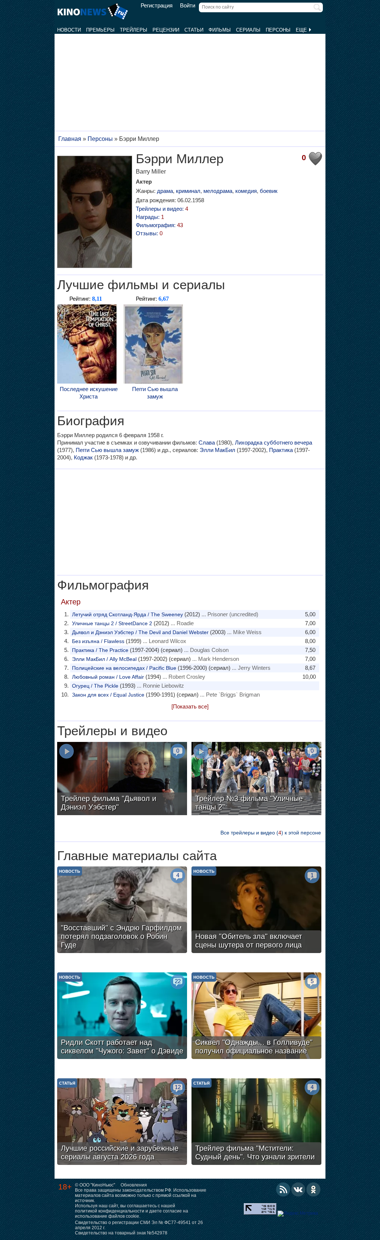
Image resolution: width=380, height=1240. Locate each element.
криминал (188, 191)
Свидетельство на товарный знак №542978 (121, 1233)
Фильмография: (159, 225)
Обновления (134, 1185)
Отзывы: (149, 233)
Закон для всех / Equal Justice (108, 695)
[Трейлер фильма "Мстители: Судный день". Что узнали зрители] (256, 1122)
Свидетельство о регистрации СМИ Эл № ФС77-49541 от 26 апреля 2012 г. (139, 1225)
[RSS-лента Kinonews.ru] (283, 1189)
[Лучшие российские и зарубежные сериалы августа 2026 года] (122, 1122)
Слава (207, 442)
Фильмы (220, 30)
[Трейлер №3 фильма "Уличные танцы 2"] (256, 779)
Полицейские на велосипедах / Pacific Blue (124, 668)
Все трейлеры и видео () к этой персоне (270, 833)
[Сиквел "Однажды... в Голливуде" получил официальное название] (256, 1016)
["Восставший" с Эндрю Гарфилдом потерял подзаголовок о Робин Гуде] (122, 910)
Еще (302, 30)
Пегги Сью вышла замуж (155, 393)
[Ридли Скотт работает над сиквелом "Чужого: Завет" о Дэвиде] (122, 1016)
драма (165, 191)
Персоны (278, 30)
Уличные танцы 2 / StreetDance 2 (112, 623)
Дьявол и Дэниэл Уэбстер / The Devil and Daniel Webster (140, 632)
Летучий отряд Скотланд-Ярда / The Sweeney (127, 614)
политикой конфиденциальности (109, 1211)
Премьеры (100, 30)
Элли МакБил (217, 450)
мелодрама (217, 191)
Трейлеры (133, 30)
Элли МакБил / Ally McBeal (104, 659)
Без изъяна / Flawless (98, 641)
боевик (269, 191)
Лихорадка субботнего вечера (273, 442)
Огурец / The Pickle (95, 686)
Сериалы (248, 30)
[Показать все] (190, 706)
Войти (187, 6)
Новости (69, 30)
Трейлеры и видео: (162, 209)
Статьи (193, 30)
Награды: (150, 217)
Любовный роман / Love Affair (108, 677)
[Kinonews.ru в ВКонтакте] (298, 1189)
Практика (281, 450)
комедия (246, 191)
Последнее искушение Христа (89, 393)
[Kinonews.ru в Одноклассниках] (314, 1189)
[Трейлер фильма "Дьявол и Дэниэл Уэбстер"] (122, 779)
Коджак (83, 457)
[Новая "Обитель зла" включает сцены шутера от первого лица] (256, 910)
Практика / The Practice (100, 650)
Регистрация (157, 6)
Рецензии (166, 30)
